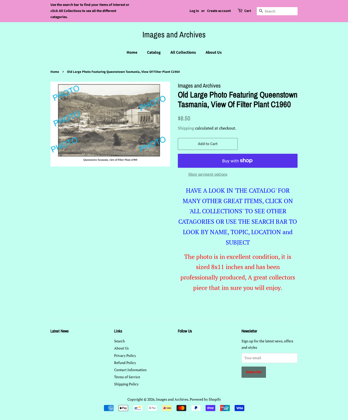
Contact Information (130, 369)
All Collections (183, 52)
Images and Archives (174, 34)
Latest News (59, 331)
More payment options (207, 174)
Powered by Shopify (205, 399)
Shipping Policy (126, 384)
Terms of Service (127, 376)
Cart (247, 10)
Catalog (154, 52)
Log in (194, 10)
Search (119, 341)
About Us (214, 52)
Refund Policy (125, 362)
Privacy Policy (125, 355)
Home (132, 52)
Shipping (186, 128)
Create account (219, 10)
